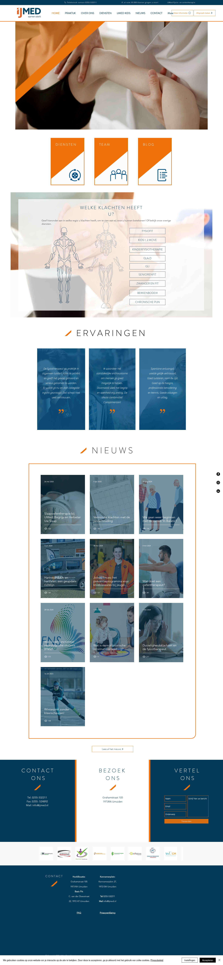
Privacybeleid (156, 960)
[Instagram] (218, 482)
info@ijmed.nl (40, 805)
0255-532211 (39, 797)
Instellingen (189, 960)
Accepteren (207, 960)
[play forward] (179, 853)
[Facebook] (218, 474)
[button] (182, 13)
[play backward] (43, 853)
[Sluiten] (219, 960)
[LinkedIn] (218, 491)
